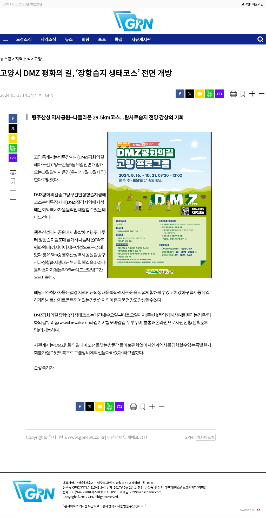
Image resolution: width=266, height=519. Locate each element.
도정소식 (24, 39)
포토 (102, 39)
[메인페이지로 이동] (133, 30)
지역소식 (48, 39)
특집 (119, 39)
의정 (85, 39)
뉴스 (69, 39)
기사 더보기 (205, 437)
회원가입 (257, 4)
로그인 (245, 4)
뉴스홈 (6, 59)
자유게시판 (141, 39)
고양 (38, 59)
